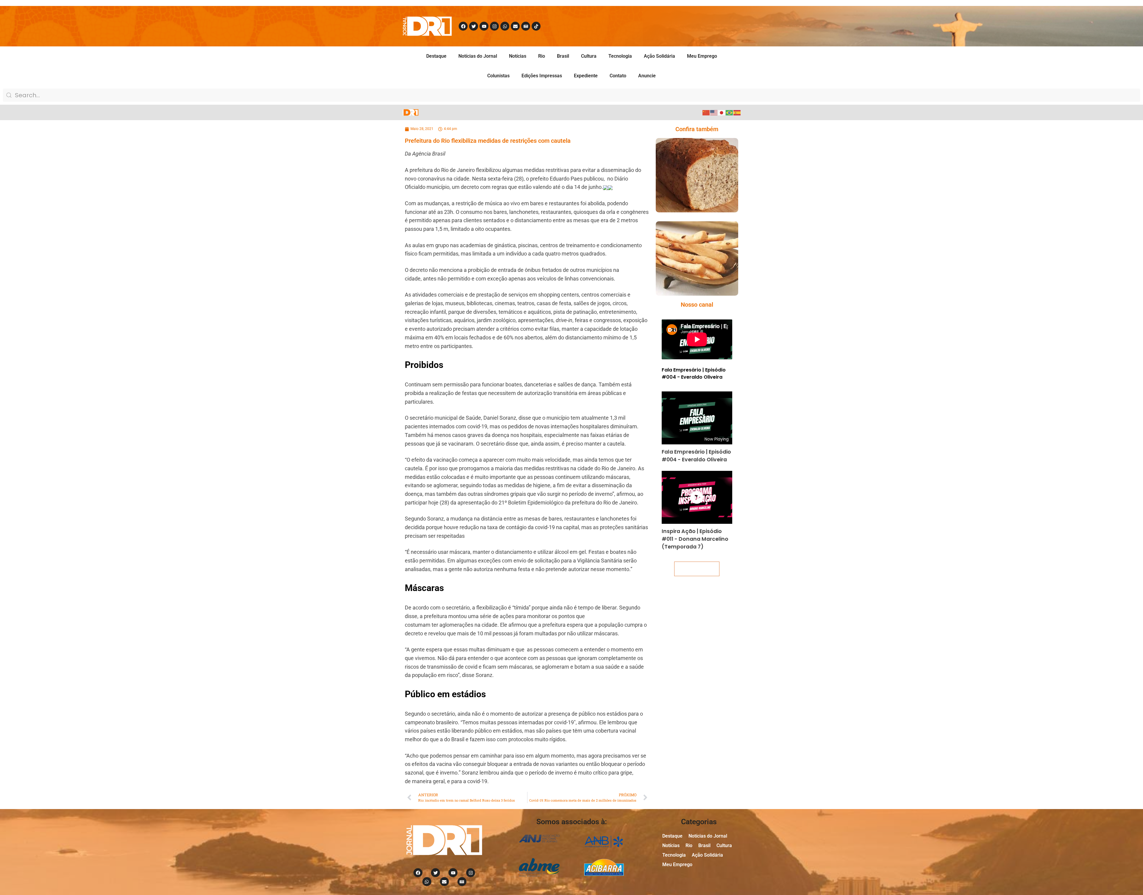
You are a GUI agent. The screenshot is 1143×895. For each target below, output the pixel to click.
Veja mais (697, 569)
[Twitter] (473, 26)
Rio (541, 56)
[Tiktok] (536, 26)
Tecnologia (620, 56)
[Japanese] (722, 112)
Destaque (436, 56)
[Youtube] (484, 26)
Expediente (586, 76)
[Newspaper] (525, 26)
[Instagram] (494, 26)
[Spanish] (737, 112)
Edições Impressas (541, 76)
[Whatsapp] (504, 26)
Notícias (517, 56)
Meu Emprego (702, 56)
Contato (618, 76)
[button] (688, 187)
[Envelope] (515, 26)
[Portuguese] (729, 112)
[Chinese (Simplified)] (706, 112)
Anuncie (647, 76)
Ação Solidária (659, 56)
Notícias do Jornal (477, 56)
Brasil (563, 56)
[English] (714, 112)
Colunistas (498, 76)
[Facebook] (463, 26)
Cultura (589, 56)
